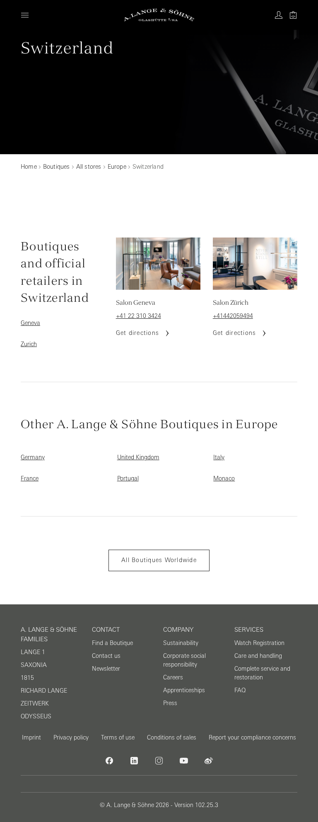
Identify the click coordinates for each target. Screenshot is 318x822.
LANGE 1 (33, 652)
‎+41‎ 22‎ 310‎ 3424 (138, 316)
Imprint (31, 737)
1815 (27, 677)
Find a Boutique (112, 643)
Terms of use (118, 737)
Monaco (224, 478)
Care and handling (258, 655)
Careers (173, 677)
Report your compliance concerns (252, 737)
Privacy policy (71, 737)
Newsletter (106, 668)
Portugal (128, 478)
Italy (218, 457)
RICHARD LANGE (44, 690)
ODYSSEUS (36, 716)
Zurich (29, 344)
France (30, 478)
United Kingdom (138, 457)
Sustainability (180, 643)
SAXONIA (34, 665)
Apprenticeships (184, 690)
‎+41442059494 (233, 316)
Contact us (106, 655)
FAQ (240, 690)
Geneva (30, 323)
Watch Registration (259, 643)
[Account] (278, 15)
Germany (33, 457)
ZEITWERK (35, 703)
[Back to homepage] (159, 15)
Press (170, 703)
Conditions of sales (171, 737)
